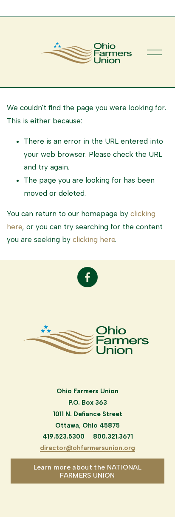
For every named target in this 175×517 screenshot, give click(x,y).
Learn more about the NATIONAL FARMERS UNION (87, 471)
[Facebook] (87, 277)
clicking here (94, 239)
